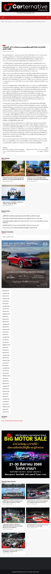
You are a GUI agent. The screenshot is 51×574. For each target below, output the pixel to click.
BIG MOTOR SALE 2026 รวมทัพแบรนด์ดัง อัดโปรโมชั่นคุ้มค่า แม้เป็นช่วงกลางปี (20, 227)
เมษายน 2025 (6, 332)
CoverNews (30, 571)
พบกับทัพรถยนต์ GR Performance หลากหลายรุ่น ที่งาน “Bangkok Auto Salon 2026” (21, 225)
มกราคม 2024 (6, 370)
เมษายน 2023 (6, 393)
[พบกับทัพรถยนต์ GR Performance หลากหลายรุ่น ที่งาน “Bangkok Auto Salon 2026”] (37, 515)
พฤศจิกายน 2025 (6, 314)
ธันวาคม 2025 (6, 311)
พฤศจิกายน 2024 (6, 344)
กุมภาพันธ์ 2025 (6, 337)
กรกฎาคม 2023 (6, 386)
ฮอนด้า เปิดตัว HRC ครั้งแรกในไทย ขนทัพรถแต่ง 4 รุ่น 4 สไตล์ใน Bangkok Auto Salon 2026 (22, 218)
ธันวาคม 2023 (6, 373)
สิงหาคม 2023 (6, 383)
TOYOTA (7, 497)
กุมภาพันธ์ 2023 (6, 399)
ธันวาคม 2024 (6, 342)
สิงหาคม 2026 (6, 290)
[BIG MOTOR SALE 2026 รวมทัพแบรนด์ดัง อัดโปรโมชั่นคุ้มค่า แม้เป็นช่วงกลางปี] (13, 540)
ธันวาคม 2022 (6, 404)
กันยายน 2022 (6, 411)
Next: (37, 149)
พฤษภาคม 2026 (6, 298)
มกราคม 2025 (6, 339)
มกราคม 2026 (6, 308)
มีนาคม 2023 (5, 396)
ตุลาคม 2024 (5, 347)
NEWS (4, 497)
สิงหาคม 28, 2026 (10, 529)
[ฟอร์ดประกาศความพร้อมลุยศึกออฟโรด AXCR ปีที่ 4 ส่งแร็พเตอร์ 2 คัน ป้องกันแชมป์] (37, 168)
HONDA (28, 497)
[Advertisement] (25, 33)
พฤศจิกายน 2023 (6, 375)
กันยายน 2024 (6, 350)
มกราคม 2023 (6, 401)
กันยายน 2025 (6, 319)
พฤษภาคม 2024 (6, 360)
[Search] (48, 17)
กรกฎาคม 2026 (6, 293)
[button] (3, 17)
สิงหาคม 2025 (6, 321)
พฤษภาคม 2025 (6, 329)
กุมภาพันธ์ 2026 (6, 306)
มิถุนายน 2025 (6, 326)
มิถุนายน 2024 (6, 357)
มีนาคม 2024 (5, 365)
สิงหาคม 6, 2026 (34, 181)
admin (5, 51)
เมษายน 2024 (6, 362)
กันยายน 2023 (6, 381)
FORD (4, 45)
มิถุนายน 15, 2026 (10, 205)
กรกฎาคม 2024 (6, 355)
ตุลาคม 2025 (5, 316)
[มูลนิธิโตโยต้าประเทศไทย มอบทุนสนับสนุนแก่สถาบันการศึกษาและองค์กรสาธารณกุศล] (13, 491)
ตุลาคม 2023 (5, 378)
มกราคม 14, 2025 (11, 51)
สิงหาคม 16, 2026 (10, 181)
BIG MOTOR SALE (6, 546)
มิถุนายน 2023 (6, 388)
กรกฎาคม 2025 (6, 324)
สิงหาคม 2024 (6, 352)
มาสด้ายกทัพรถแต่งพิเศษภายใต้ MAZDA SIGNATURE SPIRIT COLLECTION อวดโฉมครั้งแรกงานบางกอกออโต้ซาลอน (25, 221)
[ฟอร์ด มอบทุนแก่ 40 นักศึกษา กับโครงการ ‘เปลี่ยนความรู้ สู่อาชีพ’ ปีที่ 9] (13, 192)
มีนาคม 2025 (5, 334)
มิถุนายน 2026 (6, 295)
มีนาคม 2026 (5, 303)
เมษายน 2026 (6, 301)
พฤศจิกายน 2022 (6, 406)
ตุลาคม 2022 (5, 409)
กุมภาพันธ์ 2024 (6, 368)
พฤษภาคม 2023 (6, 391)
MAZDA (4, 521)
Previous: (14, 150)
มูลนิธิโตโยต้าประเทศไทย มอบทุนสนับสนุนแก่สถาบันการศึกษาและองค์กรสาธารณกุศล (21, 215)
